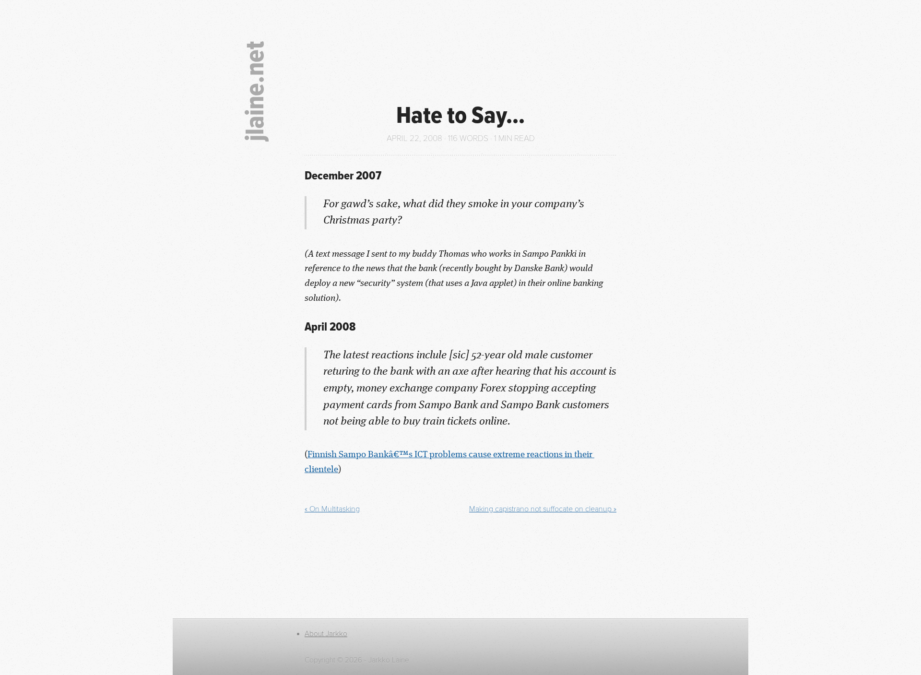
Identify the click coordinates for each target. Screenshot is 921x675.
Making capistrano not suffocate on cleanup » (542, 509)
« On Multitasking (332, 509)
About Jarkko (326, 633)
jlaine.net (256, 91)
